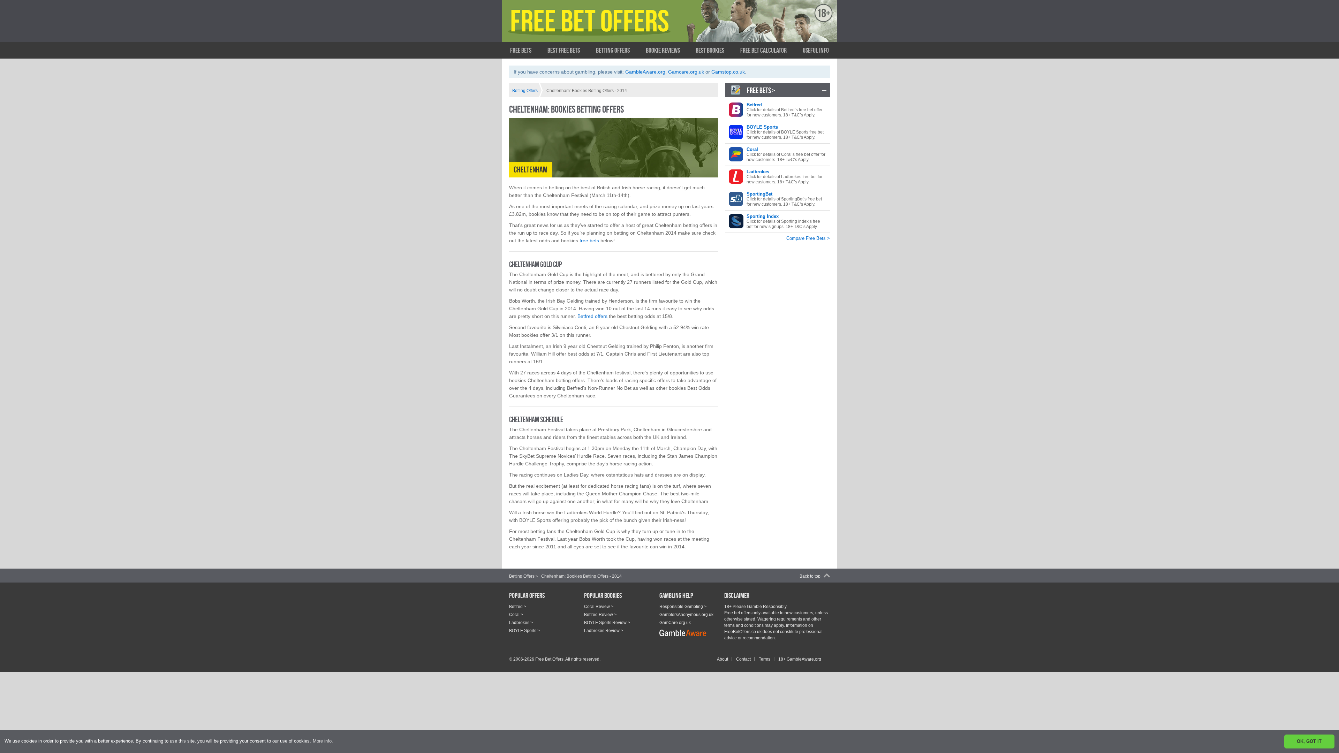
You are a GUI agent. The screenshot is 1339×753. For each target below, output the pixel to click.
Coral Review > (598, 606)
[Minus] (824, 90)
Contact (743, 659)
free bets (589, 240)
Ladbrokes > (521, 622)
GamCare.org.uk (675, 622)
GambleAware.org (645, 72)
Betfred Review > (600, 614)
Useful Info (816, 50)
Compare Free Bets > (808, 238)
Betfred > (517, 606)
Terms (764, 659)
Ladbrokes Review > (603, 630)
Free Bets (520, 50)
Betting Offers (613, 50)
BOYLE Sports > (524, 630)
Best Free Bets (563, 50)
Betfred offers (592, 316)
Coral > (516, 614)
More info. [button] (323, 741)
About (722, 659)
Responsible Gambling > (682, 606)
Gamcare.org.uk (686, 72)
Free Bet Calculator (763, 50)
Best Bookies (710, 50)
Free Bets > (761, 90)
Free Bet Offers (577, 26)
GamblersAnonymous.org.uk (686, 614)
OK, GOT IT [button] (1309, 741)
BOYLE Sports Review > (607, 622)
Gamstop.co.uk (728, 72)
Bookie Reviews (663, 50)
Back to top (810, 576)
